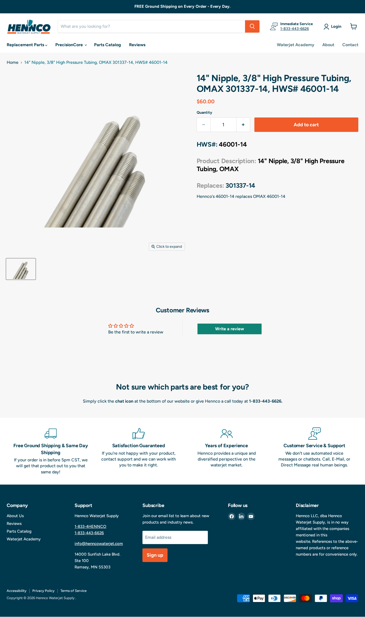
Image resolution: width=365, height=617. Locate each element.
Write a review (229, 328)
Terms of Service (73, 591)
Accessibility (16, 591)
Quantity (204, 113)
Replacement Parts (26, 44)
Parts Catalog (107, 44)
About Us (15, 515)
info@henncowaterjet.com (99, 543)
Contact (350, 44)
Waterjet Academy (295, 44)
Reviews (137, 44)
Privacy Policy (43, 591)
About (328, 44)
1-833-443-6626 (294, 28)
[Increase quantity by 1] (243, 124)
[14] (21, 269)
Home (12, 62)
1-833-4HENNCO (90, 526)
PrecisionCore (69, 44)
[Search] (252, 26)
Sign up (155, 555)
